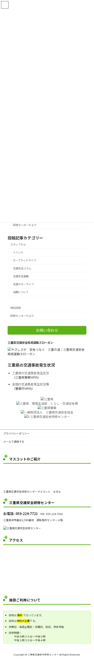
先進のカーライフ (23, 284)
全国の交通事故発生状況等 (30, 384)
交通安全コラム (22, 268)
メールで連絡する (13, 441)
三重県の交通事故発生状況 (30, 373)
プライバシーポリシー (16, 433)
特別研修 (15, 308)
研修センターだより (25, 225)
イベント (18, 252)
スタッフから (18, 244)
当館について (21, 292)
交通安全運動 (21, 276)
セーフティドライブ (24, 260)
